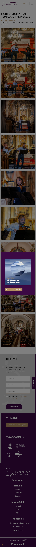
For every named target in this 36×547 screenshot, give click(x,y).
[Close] (32, 254)
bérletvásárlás (13, 289)
